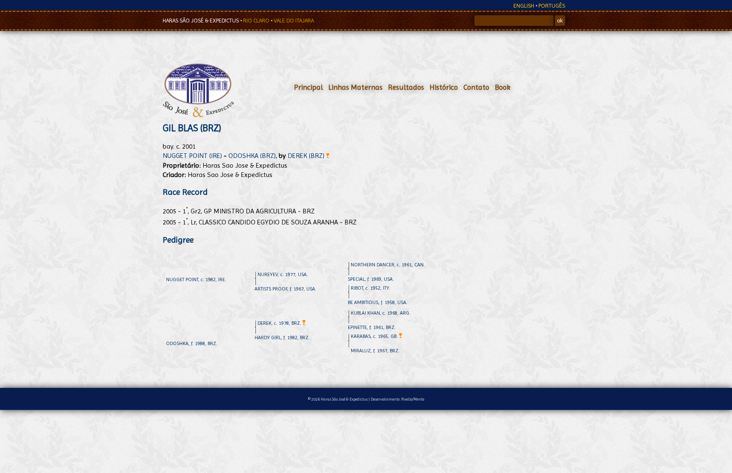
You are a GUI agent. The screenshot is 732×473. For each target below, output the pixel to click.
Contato (476, 87)
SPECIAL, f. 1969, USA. (371, 279)
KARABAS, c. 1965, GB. (375, 336)
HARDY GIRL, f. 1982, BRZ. (282, 337)
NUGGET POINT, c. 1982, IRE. (196, 279)
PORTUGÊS (551, 6)
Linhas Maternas (355, 87)
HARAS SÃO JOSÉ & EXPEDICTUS (201, 20)
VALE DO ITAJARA (294, 20)
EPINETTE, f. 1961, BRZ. (372, 327)
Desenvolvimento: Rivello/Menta (397, 399)
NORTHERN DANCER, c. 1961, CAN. (388, 265)
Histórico (444, 87)
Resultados (406, 87)
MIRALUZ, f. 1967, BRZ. (375, 351)
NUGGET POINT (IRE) (192, 156)
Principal (308, 87)
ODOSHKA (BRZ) (252, 156)
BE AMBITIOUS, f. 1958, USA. (378, 302)
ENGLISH (523, 6)
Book (502, 87)
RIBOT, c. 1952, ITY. (370, 288)
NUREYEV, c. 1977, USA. (283, 274)
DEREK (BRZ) (307, 156)
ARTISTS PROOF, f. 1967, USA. (285, 289)
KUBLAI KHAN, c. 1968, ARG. (380, 313)
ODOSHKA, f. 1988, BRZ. (191, 343)
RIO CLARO (257, 20)
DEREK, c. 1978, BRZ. (280, 323)
